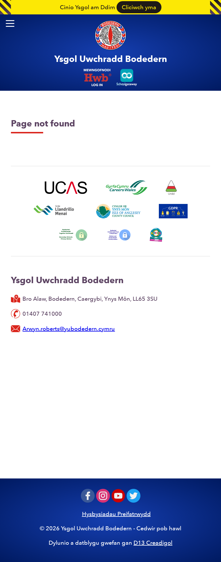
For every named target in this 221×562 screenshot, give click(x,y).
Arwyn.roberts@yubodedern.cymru (68, 328)
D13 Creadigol (153, 542)
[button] (10, 23)
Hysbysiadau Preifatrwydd (116, 513)
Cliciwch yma (139, 7)
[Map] (110, 404)
